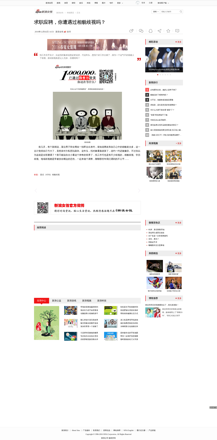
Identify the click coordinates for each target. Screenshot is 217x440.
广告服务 (86, 430)
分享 (159, 30)
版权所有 (112, 438)
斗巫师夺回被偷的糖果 (89, 333)
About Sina (76, 430)
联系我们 (96, 430)
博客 (96, 3)
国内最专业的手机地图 (129, 333)
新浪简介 (65, 430)
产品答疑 (152, 430)
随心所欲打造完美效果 (89, 320)
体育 (66, 3)
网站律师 (116, 430)
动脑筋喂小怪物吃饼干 (89, 313)
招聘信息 (106, 430)
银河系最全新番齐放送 (89, 323)
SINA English (128, 430)
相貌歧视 (56, 175)
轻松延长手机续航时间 (129, 307)
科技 (88, 3)
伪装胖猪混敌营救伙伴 (89, 339)
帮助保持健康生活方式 (129, 313)
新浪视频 (86, 300)
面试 (42, 175)
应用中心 (41, 300)
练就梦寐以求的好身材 (129, 310)
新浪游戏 (71, 300)
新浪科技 (101, 300)
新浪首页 (49, 3)
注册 (150, 3)
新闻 (58, 3)
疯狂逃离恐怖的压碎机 (129, 323)
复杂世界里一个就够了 (89, 326)
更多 (119, 3)
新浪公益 (56, 300)
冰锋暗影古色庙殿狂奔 (129, 326)
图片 (103, 3)
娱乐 (81, 3)
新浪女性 (59, 13)
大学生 (48, 175)
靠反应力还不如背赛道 (89, 310)
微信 (141, 30)
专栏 (111, 3)
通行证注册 (141, 430)
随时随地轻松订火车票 (129, 339)
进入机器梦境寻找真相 (129, 320)
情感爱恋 (70, 13)
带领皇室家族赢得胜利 (89, 307)
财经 (73, 3)
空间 (150, 30)
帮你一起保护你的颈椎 (129, 336)
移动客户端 (162, 3)
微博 (69, 32)
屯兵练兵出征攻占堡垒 (89, 336)
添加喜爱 (168, 30)
